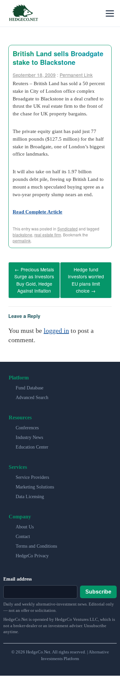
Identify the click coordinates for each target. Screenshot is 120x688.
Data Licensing (30, 491)
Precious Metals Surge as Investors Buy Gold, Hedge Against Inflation (34, 278)
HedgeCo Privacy (32, 551)
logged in (56, 326)
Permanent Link (76, 74)
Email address (17, 574)
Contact (23, 531)
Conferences (27, 423)
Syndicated (67, 228)
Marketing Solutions (35, 482)
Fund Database (29, 383)
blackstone (22, 234)
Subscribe (98, 587)
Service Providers (32, 472)
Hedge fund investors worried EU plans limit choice (86, 278)
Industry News (29, 432)
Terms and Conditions (36, 541)
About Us (25, 522)
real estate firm (47, 234)
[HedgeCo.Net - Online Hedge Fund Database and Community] (23, 13)
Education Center (32, 442)
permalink (22, 240)
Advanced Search (32, 392)
